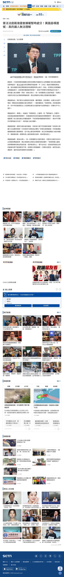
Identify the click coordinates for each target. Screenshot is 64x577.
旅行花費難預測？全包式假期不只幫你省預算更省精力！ (31, 541)
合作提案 (49, 562)
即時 (7, 6)
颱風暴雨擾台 (14, 6)
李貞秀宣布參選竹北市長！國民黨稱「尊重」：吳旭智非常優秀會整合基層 (51, 506)
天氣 (38, 386)
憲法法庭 (20, 84)
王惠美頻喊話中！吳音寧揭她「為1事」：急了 (11, 506)
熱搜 (41, 6)
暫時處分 (29, 77)
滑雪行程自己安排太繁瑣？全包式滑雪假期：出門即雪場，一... (32, 375)
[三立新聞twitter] (54, 556)
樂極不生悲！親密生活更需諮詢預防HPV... (46, 180)
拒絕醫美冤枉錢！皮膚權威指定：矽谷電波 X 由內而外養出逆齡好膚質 (31, 506)
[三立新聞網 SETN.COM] (3, 6)
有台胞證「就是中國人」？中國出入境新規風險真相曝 (12, 541)
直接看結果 (18, 305)
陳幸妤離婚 (23, 6)
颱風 (46, 386)
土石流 (26, 386)
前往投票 (45, 305)
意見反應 (57, 562)
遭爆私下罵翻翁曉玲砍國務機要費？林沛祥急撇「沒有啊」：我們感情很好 (51, 541)
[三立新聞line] (50, 556)
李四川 (9, 301)
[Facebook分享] (4, 39)
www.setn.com (18, 573)
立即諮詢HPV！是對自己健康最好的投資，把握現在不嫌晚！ (51, 524)
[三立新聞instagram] (45, 556)
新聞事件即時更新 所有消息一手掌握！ (16, 174)
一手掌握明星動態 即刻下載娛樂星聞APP (46, 174)
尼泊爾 (17, 386)
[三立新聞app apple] (8, 568)
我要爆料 (5, 565)
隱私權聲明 (26, 562)
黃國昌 (36, 77)
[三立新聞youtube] (36, 556)
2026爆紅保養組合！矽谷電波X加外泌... (16, 177)
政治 (29, 6)
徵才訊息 (13, 565)
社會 (49, 6)
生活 (58, 6)
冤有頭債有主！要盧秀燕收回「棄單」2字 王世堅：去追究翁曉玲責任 (31, 524)
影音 (37, 6)
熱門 (33, 6)
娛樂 (53, 6)
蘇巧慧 (9, 299)
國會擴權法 (19, 77)
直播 (45, 6)
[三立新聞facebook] (40, 556)
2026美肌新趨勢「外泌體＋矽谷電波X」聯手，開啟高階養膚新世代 (12, 524)
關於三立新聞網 (15, 562)
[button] (55, 2)
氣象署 (55, 386)
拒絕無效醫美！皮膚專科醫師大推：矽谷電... (47, 177)
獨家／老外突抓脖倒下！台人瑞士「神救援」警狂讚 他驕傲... (32, 224)
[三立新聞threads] (59, 556)
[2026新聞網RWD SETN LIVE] (12, 2)
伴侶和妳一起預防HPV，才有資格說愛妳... (17, 180)
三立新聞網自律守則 (37, 562)
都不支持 (9, 303)
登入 (60, 2)
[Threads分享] (4, 47)
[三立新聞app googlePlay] (20, 568)
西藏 (8, 386)
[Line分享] (4, 43)
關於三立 (5, 562)
